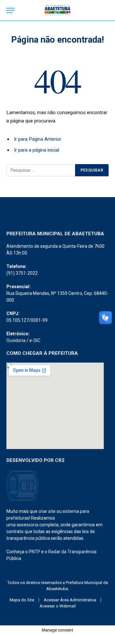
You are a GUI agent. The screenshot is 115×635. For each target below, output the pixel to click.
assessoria (27, 524)
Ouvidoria (16, 340)
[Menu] (10, 10)
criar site (47, 511)
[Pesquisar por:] (41, 170)
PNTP (34, 551)
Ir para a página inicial (36, 150)
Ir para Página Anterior (37, 139)
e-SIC (34, 340)
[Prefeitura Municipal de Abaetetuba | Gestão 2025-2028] (57, 10)
